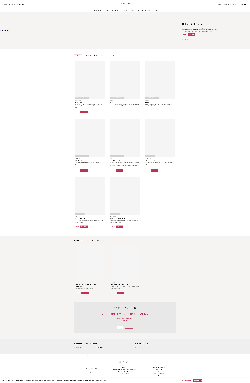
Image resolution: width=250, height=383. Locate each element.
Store (132, 10)
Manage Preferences (186, 380)
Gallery (220, 4)
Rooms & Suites (97, 10)
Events (125, 10)
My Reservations (227, 4)
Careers (159, 371)
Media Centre (159, 369)
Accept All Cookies (198, 380)
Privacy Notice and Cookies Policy (91, 380)
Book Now (243, 4)
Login (5, 4)
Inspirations (115, 10)
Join (9, 4)
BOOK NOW (84, 112)
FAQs (159, 376)
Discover (184, 34)
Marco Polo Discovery (144, 10)
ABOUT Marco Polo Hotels (159, 367)
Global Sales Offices (159, 374)
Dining (106, 10)
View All (173, 241)
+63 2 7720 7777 (125, 374)
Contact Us (125, 367)
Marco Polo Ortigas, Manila (80, 355)
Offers (155, 10)
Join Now (128, 327)
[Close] (247, 380)
